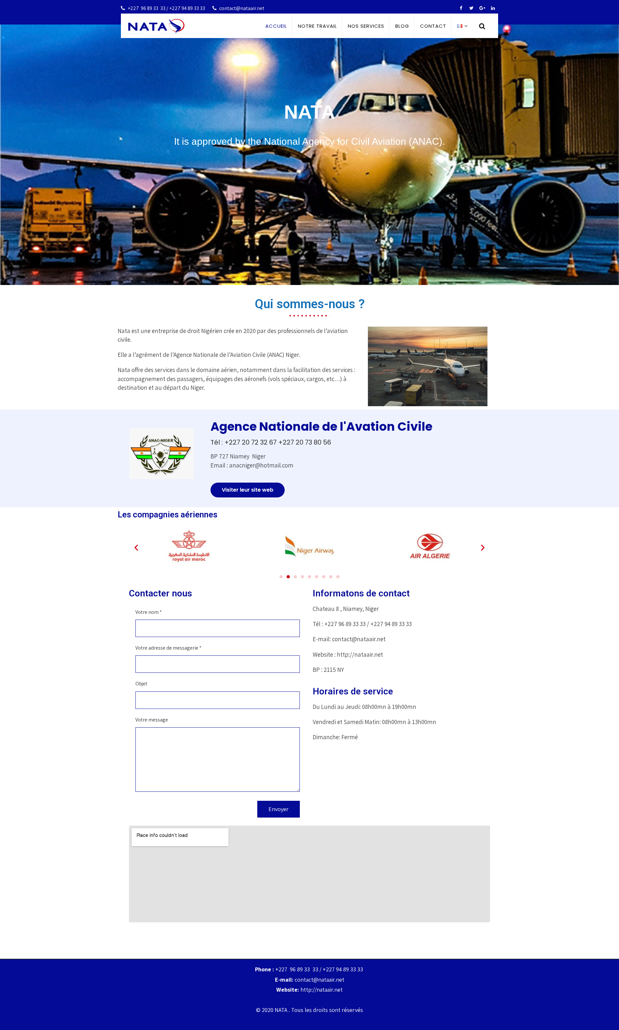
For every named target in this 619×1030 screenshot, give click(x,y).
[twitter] (471, 8)
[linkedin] (492, 8)
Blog (402, 26)
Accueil (276, 26)
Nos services (366, 26)
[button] (248, 488)
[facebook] (461, 8)
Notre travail (317, 26)
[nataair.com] (156, 26)
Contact (433, 26)
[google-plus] (482, 8)
